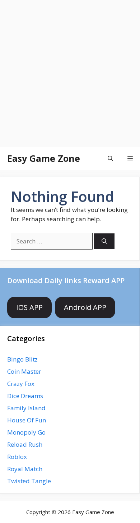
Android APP (85, 307)
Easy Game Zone (43, 158)
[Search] (104, 241)
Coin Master (24, 371)
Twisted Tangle (29, 481)
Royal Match (24, 469)
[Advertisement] (70, 73)
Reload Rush (24, 444)
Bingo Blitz (22, 359)
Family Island (26, 408)
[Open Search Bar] (110, 158)
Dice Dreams (25, 396)
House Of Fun (26, 420)
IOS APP (29, 307)
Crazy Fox (20, 383)
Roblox (17, 456)
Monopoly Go (26, 432)
